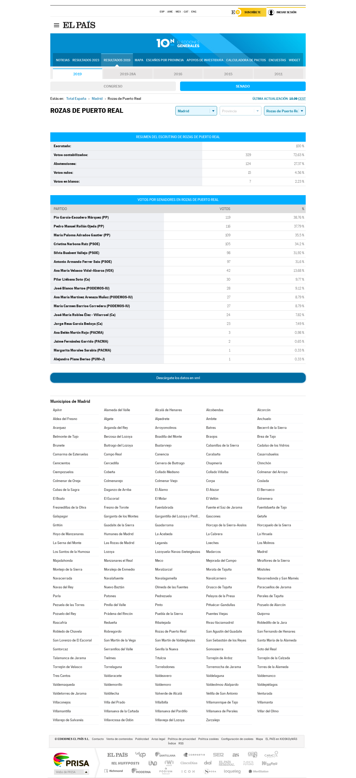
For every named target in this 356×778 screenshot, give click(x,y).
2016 (178, 74)
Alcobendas (214, 410)
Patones (110, 596)
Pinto (159, 605)
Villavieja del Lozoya (170, 720)
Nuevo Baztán (114, 587)
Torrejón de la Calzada (273, 658)
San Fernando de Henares (276, 631)
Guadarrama (164, 525)
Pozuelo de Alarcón (271, 605)
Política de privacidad (182, 739)
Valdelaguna (215, 676)
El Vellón (212, 499)
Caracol (270, 755)
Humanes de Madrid (118, 534)
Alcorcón (264, 410)
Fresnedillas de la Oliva (69, 507)
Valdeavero (163, 676)
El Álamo (161, 490)
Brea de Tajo (266, 437)
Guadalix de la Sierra (119, 525)
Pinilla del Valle (115, 605)
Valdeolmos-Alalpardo (222, 685)
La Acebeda (164, 534)
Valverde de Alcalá (168, 693)
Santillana (167, 755)
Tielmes (110, 658)
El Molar (161, 499)
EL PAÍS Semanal (227, 763)
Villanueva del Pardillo (171, 711)
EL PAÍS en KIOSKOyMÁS (281, 739)
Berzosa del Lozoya (118, 437)
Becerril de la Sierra (272, 428)
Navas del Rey (63, 587)
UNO (153, 763)
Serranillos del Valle (118, 649)
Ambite (211, 419)
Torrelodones (165, 667)
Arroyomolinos (165, 428)
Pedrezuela (163, 596)
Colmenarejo (113, 481)
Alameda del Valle (117, 410)
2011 (278, 74)
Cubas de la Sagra (66, 490)
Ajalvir (57, 410)
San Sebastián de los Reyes (226, 640)
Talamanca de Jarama (69, 658)
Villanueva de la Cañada (121, 711)
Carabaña (213, 454)
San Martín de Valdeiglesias (175, 640)
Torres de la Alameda (273, 667)
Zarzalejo (213, 720)
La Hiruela (264, 534)
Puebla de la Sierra (169, 614)
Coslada (263, 481)
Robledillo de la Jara (272, 623)
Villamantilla (62, 711)
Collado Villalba (217, 472)
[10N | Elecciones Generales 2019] (178, 43)
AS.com (233, 755)
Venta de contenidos (119, 739)
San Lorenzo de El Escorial (72, 640)
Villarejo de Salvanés (68, 720)
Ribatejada (163, 623)
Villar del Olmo (268, 711)
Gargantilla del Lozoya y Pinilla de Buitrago (178, 516)
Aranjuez (59, 428)
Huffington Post (124, 763)
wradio (168, 763)
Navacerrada (62, 578)
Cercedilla (111, 463)
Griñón (58, 525)
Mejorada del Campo (221, 561)
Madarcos (213, 552)
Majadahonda (63, 561)
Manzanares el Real (118, 561)
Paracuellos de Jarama (274, 587)
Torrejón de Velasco (67, 667)
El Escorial (111, 499)
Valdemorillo (113, 685)
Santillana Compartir (194, 755)
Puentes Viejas (217, 614)
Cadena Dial (207, 763)
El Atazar (212, 490)
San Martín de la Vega (120, 640)
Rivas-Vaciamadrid (220, 623)
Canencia (162, 454)
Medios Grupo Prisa (71, 772)
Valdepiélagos (267, 685)
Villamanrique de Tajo (222, 702)
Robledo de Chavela (67, 631)
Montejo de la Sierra (67, 569)
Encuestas (277, 60)
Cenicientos (61, 463)
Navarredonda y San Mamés (278, 578)
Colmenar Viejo (166, 481)
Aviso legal (158, 739)
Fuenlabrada (164, 507)
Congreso (113, 86)
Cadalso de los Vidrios (273, 445)
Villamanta (265, 702)
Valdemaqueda (64, 685)
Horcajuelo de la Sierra (274, 525)
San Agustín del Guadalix (224, 631)
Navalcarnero (216, 578)
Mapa (139, 60)
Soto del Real (267, 649)
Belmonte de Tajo (65, 437)
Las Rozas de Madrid (119, 543)
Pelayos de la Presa (220, 596)
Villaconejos (62, 702)
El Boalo (59, 499)
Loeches (212, 543)
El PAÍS (117, 755)
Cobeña (109, 472)
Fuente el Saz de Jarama (224, 507)
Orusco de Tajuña (219, 587)
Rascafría (60, 623)
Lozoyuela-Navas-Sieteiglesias (177, 552)
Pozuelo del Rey (64, 614)
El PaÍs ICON (187, 771)
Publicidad (142, 739)
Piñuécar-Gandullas (220, 605)
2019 (77, 74)
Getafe (262, 516)
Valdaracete (113, 676)
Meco (159, 561)
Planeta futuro (246, 763)
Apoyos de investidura (205, 60)
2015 (228, 74)
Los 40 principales (142, 755)
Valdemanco (266, 676)
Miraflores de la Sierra (273, 561)
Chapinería (214, 463)
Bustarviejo (163, 445)
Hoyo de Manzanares (68, 534)
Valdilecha (111, 693)
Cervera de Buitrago (170, 463)
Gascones (213, 516)
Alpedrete (162, 419)
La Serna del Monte (67, 543)
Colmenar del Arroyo (272, 472)
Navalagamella (166, 578)
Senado (243, 86)
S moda (209, 771)
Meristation (257, 771)
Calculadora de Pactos (246, 60)
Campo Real (113, 454)
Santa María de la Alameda (277, 640)
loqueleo (232, 771)
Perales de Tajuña (270, 596)
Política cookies (208, 739)
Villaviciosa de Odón (118, 720)
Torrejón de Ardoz (219, 658)
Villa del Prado (114, 702)
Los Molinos (265, 543)
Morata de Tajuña (219, 569)
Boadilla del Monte (168, 437)
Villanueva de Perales (222, 711)
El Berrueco (265, 490)
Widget (294, 60)
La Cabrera (214, 534)
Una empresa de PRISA (71, 759)
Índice (172, 743)
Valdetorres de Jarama (70, 693)
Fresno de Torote (116, 507)
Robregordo (112, 631)
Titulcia (160, 658)
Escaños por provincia (165, 60)
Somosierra (214, 649)
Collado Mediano (167, 472)
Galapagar (60, 516)
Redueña (110, 623)
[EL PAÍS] (80, 25)
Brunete (59, 445)
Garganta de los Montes (121, 516)
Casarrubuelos (268, 454)
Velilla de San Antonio (222, 693)
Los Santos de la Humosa (71, 552)
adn (250, 755)
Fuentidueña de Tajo (272, 507)
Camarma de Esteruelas (70, 454)
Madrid (262, 552)
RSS (181, 743)
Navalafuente (114, 578)
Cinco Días (188, 763)
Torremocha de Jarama (223, 667)
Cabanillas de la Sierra (222, 445)
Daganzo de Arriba (117, 490)
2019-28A (128, 74)
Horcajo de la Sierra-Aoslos (226, 525)
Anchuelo (264, 419)
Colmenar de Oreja (67, 481)
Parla (57, 596)
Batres (211, 428)
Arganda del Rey (116, 428)
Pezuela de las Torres (68, 605)
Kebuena (265, 763)
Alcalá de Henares (168, 410)
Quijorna (263, 614)
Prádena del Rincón (118, 614)
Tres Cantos (61, 676)
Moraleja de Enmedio (119, 569)
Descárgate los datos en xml (178, 378)
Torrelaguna (113, 667)
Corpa (210, 481)
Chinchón (264, 463)
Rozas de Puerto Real (170, 631)
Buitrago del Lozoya (118, 445)
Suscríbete (252, 12)
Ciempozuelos (63, 472)
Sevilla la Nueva (166, 649)
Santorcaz (60, 649)
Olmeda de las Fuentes (171, 587)
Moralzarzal (163, 569)
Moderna (140, 771)
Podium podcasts (165, 771)
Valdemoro (163, 685)
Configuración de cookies (237, 739)
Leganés (161, 543)
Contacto (98, 739)
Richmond (114, 771)
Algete (108, 419)
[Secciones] (56, 25)
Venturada (264, 693)
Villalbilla (161, 702)
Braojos (211, 437)
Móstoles (263, 569)
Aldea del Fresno (65, 419)
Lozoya (109, 552)
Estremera (265, 499)
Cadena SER (217, 755)
